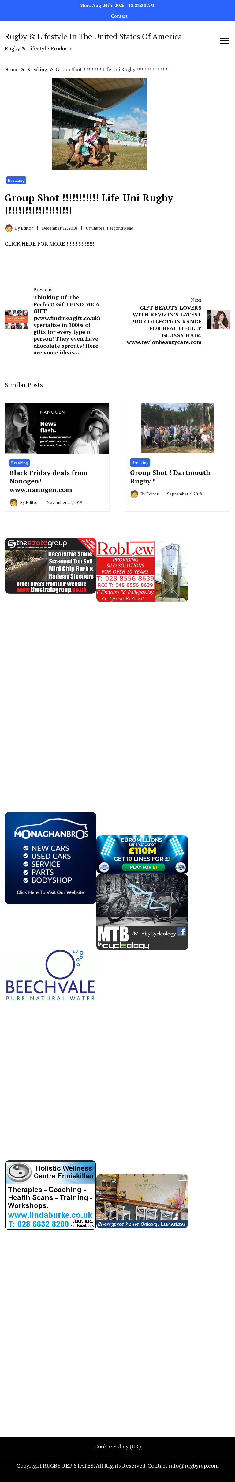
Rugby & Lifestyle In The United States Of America (93, 36)
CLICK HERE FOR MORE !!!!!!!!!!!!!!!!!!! (50, 243)
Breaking (16, 180)
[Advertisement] (50, 694)
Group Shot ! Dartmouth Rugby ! (170, 476)
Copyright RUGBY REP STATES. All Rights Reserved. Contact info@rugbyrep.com (118, 1465)
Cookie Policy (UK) (117, 1446)
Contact (119, 16)
